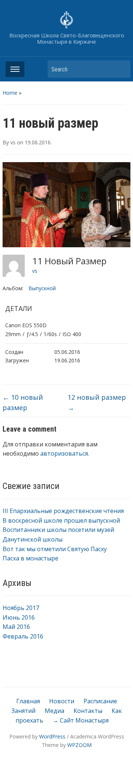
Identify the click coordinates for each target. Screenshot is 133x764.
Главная (28, 701)
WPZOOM (79, 744)
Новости (61, 701)
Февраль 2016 (23, 636)
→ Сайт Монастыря (80, 720)
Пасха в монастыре (30, 558)
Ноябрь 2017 (21, 608)
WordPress (52, 736)
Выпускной (42, 288)
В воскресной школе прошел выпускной (61, 520)
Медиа (54, 711)
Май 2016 (16, 627)
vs (13, 142)
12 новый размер (97, 402)
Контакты (88, 711)
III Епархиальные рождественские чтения (63, 511)
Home (10, 92)
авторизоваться (64, 453)
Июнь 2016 (19, 617)
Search (121, 69)
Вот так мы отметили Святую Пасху (55, 549)
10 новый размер (23, 402)
